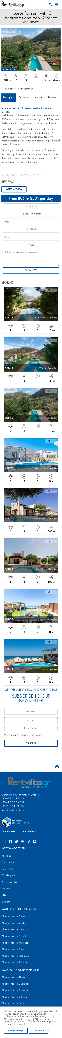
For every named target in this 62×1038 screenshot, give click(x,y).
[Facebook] (10, 841)
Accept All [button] (39, 1031)
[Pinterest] (34, 841)
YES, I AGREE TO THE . (25, 736)
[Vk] (22, 841)
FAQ (3, 895)
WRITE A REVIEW (14, 189)
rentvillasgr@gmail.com (13, 810)
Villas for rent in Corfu (13, 930)
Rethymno (35, 22)
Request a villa (9, 882)
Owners (5, 902)
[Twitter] (16, 841)
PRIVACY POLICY (35, 736)
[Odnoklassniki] (28, 841)
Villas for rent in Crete (13, 916)
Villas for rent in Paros (12, 949)
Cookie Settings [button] (15, 1031)
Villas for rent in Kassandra (15, 990)
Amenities (23, 97)
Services (38, 97)
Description (8, 97)
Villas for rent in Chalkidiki (15, 984)
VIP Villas (6, 856)
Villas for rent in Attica (13, 977)
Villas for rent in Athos (12, 1003)
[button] (50, 4)
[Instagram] (4, 841)
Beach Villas (7, 862)
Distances (52, 97)
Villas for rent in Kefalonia (15, 956)
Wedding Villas (9, 875)
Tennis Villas (7, 869)
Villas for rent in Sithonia (14, 997)
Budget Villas (27, 89)
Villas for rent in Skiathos (14, 962)
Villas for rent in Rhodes (13, 923)
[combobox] (6, 237)
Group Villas (14, 89)
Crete (25, 22)
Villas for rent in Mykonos (14, 943)
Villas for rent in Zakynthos (15, 936)
